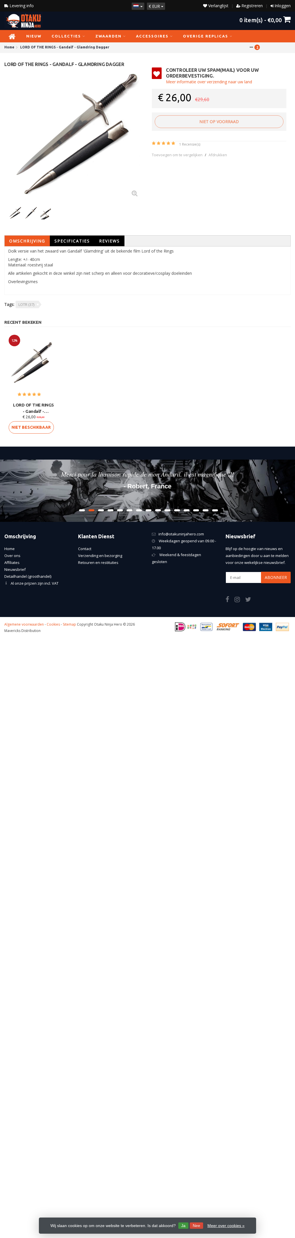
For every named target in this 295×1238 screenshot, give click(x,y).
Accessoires (152, 36)
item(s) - (260, 19)
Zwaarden (108, 36)
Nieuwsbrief (15, 569)
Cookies (53, 624)
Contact (84, 548)
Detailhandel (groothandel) (27, 576)
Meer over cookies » (226, 1225)
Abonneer (276, 577)
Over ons (12, 555)
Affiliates (12, 562)
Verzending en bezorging (100, 555)
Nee (196, 1225)
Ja (183, 1225)
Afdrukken (218, 154)
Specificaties (72, 241)
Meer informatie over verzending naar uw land (209, 81)
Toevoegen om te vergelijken (177, 154)
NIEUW (33, 36)
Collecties (66, 36)
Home (9, 548)
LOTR (26, 304)
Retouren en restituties (98, 562)
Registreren (252, 5)
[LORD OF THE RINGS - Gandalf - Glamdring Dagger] (76, 134)
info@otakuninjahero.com (181, 534)
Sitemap (69, 624)
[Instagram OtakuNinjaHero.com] (240, 600)
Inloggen (283, 5)
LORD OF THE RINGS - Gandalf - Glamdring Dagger (33, 408)
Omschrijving (27, 241)
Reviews (109, 241)
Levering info (21, 5)
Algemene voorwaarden (24, 624)
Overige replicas (205, 36)
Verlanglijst (217, 5)
